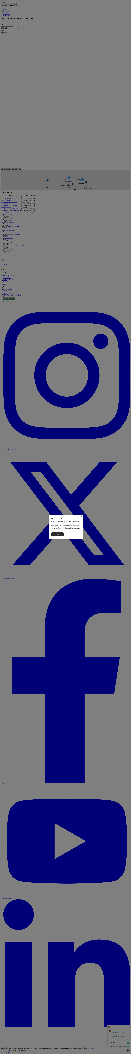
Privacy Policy (64, 529)
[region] (66, 527)
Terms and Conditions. (74, 529)
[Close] (81, 516)
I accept (57, 534)
